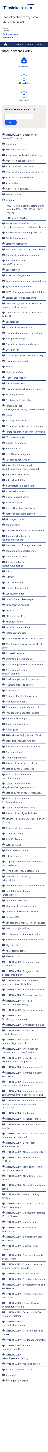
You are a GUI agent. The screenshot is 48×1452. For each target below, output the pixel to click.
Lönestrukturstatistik (17, 588)
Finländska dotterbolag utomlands (23, 388)
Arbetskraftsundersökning (19, 177)
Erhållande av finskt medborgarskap (24, 355)
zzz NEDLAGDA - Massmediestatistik (24, 1151)
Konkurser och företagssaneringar (23, 545)
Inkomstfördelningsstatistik (20, 485)
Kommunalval (12, 524)
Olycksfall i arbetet (15, 653)
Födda (8, 414)
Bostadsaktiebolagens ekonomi (22, 254)
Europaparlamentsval (16, 360)
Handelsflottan (13, 448)
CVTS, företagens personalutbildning (25, 292)
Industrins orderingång (17, 474)
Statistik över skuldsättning (20, 807)
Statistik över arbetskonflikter (21, 763)
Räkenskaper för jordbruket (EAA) (23, 735)
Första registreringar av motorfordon (25, 431)
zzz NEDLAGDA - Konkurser (19, 1113)
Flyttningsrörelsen (15, 394)
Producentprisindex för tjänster (22, 712)
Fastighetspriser (14, 372)
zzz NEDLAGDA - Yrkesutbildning (22, 1363)
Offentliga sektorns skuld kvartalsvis (24, 638)
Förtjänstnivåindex (15, 437)
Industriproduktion (15, 480)
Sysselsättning (13, 844)
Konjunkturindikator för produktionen (25, 530)
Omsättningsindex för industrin (22, 679)
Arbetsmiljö (11, 183)
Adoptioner (11, 143)
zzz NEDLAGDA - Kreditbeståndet (23, 1118)
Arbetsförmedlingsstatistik (19, 160)
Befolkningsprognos (16, 238)
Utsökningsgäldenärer (17, 928)
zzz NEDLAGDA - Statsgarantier (22, 1273)
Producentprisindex (16, 701)
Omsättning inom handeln (19, 658)
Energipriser (12, 349)
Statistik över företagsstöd (19, 768)
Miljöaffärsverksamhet (17, 604)
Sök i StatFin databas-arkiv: (20, 109)
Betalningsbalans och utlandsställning (25, 249)
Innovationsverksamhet (18, 496)
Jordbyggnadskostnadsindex (20, 513)
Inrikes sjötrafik (13, 502)
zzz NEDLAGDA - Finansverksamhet (24, 995)
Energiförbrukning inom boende (22, 344)
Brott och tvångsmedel (17, 275)
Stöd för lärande (13, 839)
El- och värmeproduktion (18, 327)
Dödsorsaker (12, 321)
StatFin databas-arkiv (21, 44)
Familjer (9, 366)
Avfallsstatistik (13, 194)
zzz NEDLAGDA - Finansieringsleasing (25, 989)
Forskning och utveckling (18, 400)
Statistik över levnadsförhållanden (23, 792)
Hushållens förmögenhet (18, 454)
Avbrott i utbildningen (17, 188)
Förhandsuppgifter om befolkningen (24, 426)
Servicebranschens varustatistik (22, 746)
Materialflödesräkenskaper (19, 599)
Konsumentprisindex (16, 556)
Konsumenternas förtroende (20, 550)
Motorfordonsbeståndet (18, 627)
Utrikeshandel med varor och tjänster (25, 922)
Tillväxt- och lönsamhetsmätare (22, 870)
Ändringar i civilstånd (16, 1380)
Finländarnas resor (15, 383)
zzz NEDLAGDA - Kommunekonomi (23, 1067)
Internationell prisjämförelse (20, 508)
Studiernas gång (14, 833)
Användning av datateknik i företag (23, 155)
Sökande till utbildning (17, 850)
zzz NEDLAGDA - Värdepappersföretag (25, 1339)
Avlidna (10, 199)
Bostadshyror (12, 269)
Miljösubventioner (15, 621)
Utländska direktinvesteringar (21, 905)
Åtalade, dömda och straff (19, 1369)
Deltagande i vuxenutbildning (20, 297)
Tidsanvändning (13, 855)
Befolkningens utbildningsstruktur (23, 232)
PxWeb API (8, 37)
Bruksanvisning (10, 34)
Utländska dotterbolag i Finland (22, 911)
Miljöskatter (11, 610)
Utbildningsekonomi (16, 900)
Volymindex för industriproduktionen (24, 939)
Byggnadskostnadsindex (18, 286)
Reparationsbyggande (17, 723)
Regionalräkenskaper (16, 718)
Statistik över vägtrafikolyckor (21, 813)
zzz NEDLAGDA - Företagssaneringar (24, 1009)
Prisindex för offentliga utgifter (22, 695)
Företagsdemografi (15, 420)
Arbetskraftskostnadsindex (20, 166)
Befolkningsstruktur (16, 243)
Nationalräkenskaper (16, 632)
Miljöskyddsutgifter (15, 615)
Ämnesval (10, 1374)
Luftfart (9, 576)
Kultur (8, 571)
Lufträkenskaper (14, 582)
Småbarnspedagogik (16, 757)
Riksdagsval (11, 729)
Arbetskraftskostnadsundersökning (24, 171)
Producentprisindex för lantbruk (22, 707)
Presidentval (12, 690)
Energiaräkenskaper (16, 338)
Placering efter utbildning (19, 684)
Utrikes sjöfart (13, 917)
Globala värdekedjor (15, 442)
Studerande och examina (18, 827)
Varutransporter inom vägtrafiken (23, 933)
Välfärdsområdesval (15, 950)
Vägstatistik (11, 945)
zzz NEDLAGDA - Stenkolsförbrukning (25, 1279)
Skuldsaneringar (14, 751)
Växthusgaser (12, 956)
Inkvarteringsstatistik (17, 491)
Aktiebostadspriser (15, 149)
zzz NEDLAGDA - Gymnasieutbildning (24, 1024)
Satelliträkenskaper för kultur (21, 740)
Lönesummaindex (14, 593)
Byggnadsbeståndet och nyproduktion (25, 280)
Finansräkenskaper (15, 377)
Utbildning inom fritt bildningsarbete (25, 885)
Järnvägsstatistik (14, 519)
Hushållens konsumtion (17, 459)
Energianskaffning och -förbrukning (24, 332)
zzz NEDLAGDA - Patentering (20, 1221)
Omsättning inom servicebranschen (24, 664)
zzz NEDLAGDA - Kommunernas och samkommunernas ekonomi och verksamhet (22, 1104)
